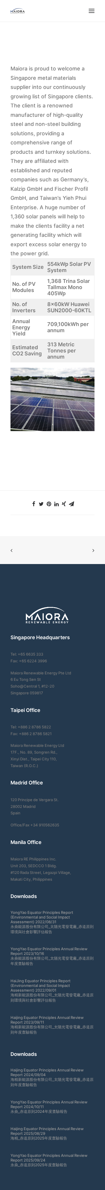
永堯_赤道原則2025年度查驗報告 (38, 1164)
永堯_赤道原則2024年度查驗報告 (38, 1111)
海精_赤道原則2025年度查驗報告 (38, 1138)
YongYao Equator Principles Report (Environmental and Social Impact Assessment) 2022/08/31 (41, 917)
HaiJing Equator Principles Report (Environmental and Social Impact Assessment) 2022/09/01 (40, 985)
